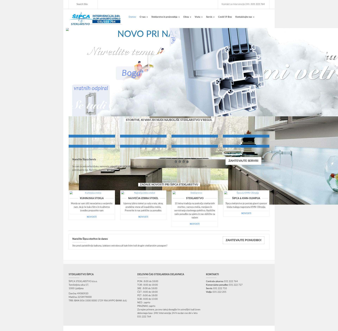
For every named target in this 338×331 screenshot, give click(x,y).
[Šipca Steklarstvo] (95, 18)
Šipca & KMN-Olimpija (246, 198)
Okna (186, 17)
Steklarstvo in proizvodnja (164, 17)
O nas (143, 17)
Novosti (92, 217)
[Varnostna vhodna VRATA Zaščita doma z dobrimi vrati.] (246, 136)
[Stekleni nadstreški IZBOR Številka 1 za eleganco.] (194, 146)
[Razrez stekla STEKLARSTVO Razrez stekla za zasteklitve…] (143, 136)
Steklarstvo (195, 198)
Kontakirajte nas (244, 17)
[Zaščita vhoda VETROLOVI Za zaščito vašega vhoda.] (194, 136)
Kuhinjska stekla (92, 198)
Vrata (198, 17)
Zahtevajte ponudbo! (243, 240)
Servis (209, 17)
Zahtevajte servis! (243, 160)
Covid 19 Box (225, 17)
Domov (132, 17)
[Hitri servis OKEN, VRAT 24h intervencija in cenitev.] (92, 146)
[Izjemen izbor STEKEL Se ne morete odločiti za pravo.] (143, 146)
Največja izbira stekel (143, 198)
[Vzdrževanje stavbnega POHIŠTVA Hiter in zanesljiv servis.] (92, 136)
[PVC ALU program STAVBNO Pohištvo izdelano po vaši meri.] (246, 146)
